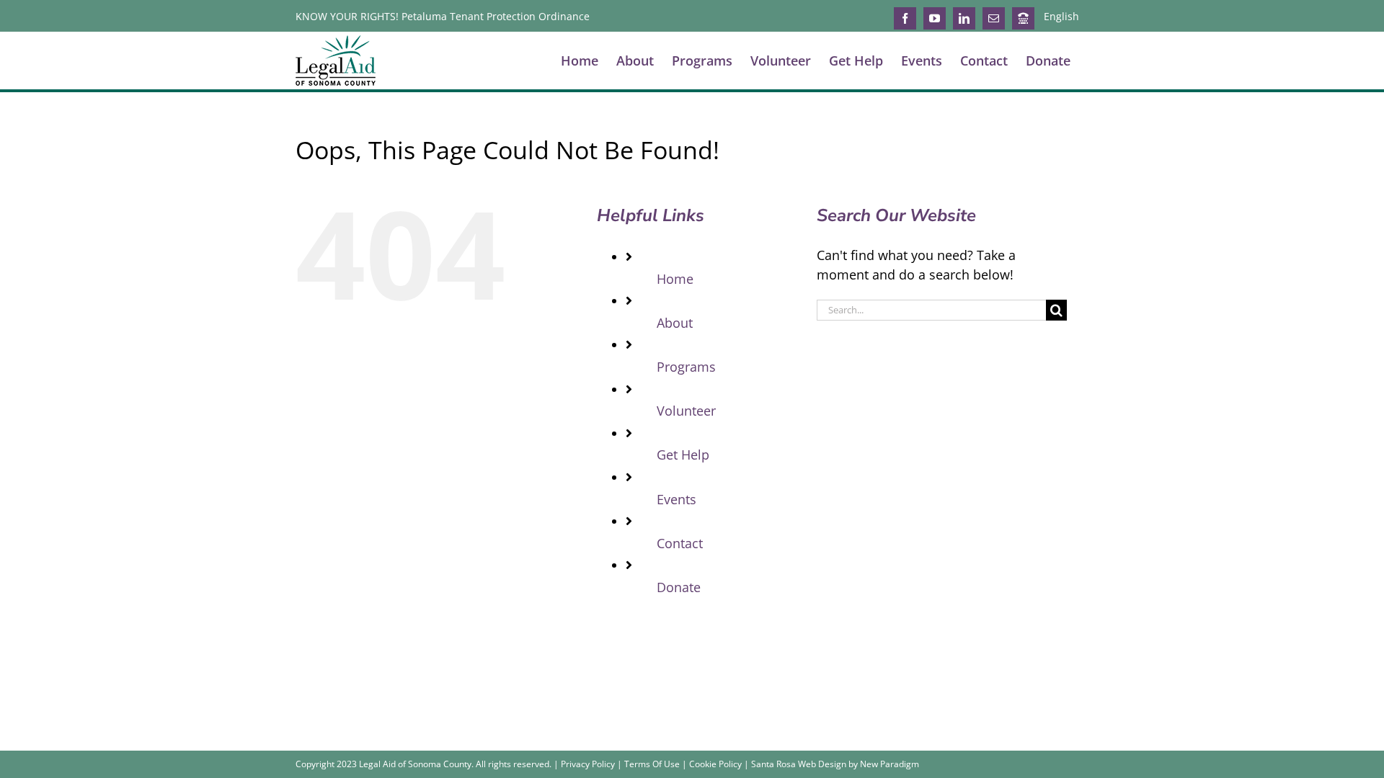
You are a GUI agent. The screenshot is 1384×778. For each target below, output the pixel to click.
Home (675, 278)
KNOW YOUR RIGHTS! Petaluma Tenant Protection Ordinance (443, 16)
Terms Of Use (652, 764)
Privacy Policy (588, 764)
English (1061, 16)
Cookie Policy (715, 764)
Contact (680, 543)
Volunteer (686, 410)
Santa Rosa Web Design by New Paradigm (835, 764)
